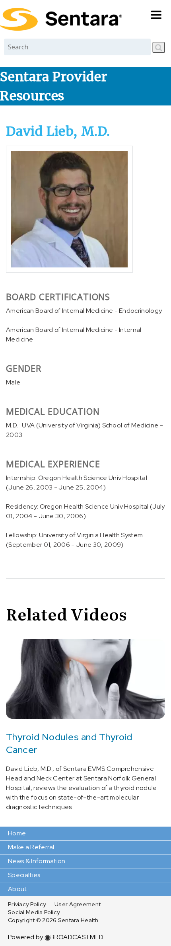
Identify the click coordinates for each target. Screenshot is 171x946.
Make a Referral (31, 847)
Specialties (24, 875)
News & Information (37, 861)
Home (17, 833)
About (17, 889)
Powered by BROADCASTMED (55, 937)
